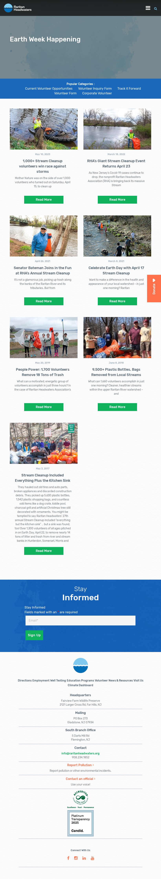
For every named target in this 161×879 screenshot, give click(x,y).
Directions (25, 680)
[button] (155, 8)
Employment (40, 680)
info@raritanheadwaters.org (80, 753)
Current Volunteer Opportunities (48, 88)
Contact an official (79, 779)
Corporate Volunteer (97, 93)
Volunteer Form (65, 93)
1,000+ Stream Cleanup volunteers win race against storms (42, 166)
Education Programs (80, 680)
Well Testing (58, 680)
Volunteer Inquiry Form (95, 88)
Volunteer (101, 680)
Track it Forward (129, 88)
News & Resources (121, 680)
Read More (44, 199)
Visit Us (138, 680)
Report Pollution (79, 765)
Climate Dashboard (80, 685)
